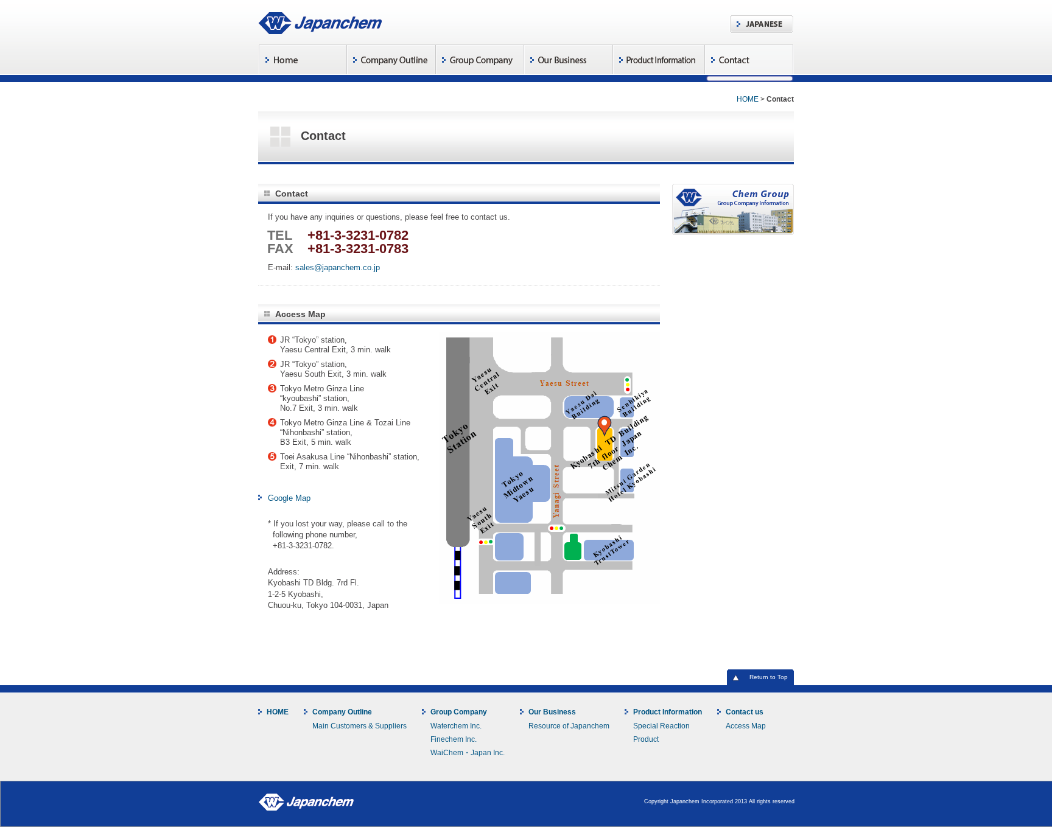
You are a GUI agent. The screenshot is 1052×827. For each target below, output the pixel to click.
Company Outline (342, 712)
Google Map (289, 498)
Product (646, 739)
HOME (748, 99)
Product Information (667, 712)
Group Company (458, 712)
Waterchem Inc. (456, 726)
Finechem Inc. (453, 739)
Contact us (744, 712)
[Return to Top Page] (320, 22)
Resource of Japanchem (568, 726)
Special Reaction (661, 726)
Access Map (746, 726)
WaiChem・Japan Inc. (467, 752)
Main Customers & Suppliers (359, 726)
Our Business (552, 712)
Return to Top (768, 677)
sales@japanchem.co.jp (337, 267)
